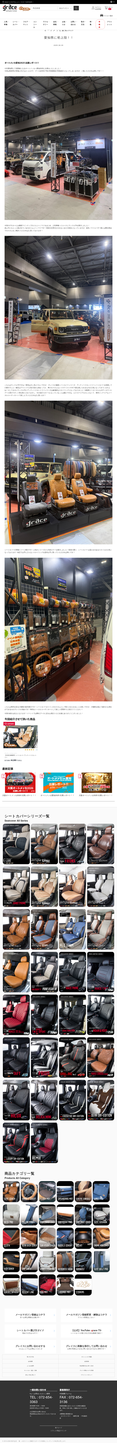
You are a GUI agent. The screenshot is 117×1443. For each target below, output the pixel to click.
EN (114, 2)
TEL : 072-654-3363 (41, 1399)
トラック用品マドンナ (58, 1430)
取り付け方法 (30, 1357)
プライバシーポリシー (86, 1375)
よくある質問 (30, 1366)
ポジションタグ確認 (86, 1357)
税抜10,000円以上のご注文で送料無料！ (19, 2)
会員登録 (86, 1361)
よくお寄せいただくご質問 (40, 1393)
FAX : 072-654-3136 (71, 1399)
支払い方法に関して (30, 1375)
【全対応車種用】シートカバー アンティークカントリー (20, 756)
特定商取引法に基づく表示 (86, 1366)
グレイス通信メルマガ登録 (86, 1370)
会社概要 (30, 1361)
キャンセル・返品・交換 (30, 1370)
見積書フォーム (66, 1393)
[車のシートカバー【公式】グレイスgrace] (16, 8)
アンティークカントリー (11, 753)
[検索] (76, 8)
